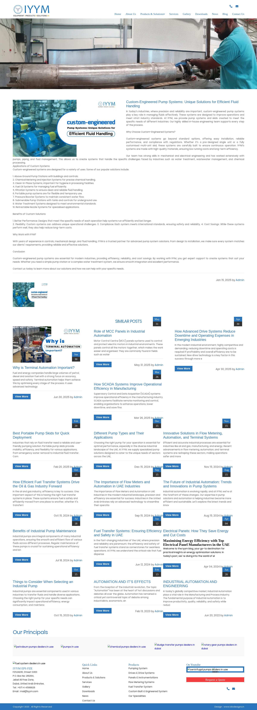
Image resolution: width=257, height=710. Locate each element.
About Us (131, 13)
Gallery (187, 13)
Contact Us (238, 13)
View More (21, 396)
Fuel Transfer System (140, 686)
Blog (225, 13)
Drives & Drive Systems (141, 672)
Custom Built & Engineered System (147, 691)
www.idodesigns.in (234, 706)
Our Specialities (137, 696)
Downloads (201, 13)
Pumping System (137, 668)
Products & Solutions (151, 13)
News (215, 13)
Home (118, 13)
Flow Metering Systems (141, 682)
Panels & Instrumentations (143, 677)
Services (173, 13)
